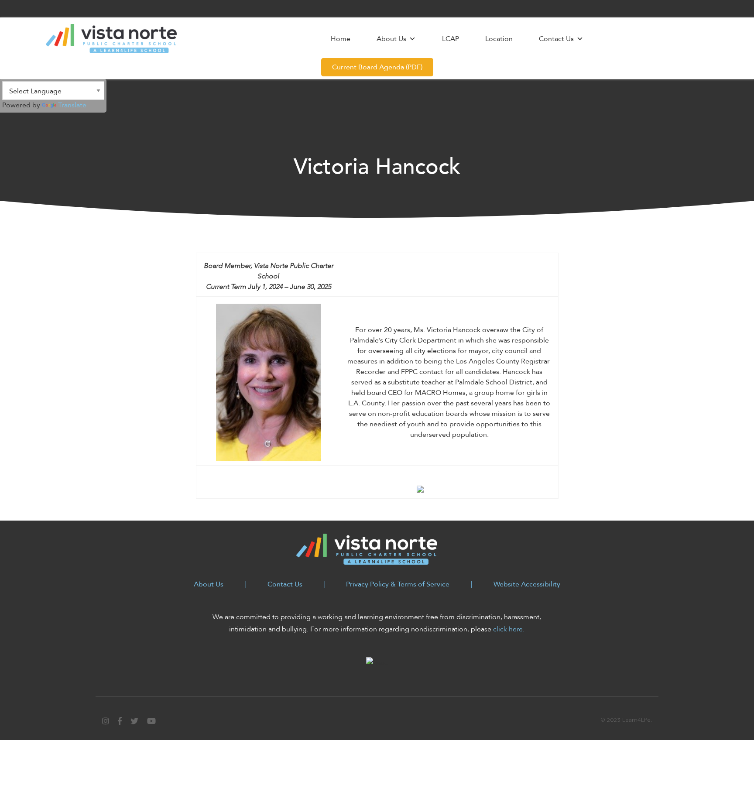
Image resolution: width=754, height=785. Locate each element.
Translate (72, 105)
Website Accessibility (527, 584)
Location (499, 39)
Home (340, 39)
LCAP (450, 39)
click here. (508, 629)
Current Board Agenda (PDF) (377, 67)
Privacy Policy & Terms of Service (397, 584)
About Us (391, 39)
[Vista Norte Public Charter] (111, 38)
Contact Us (556, 39)
